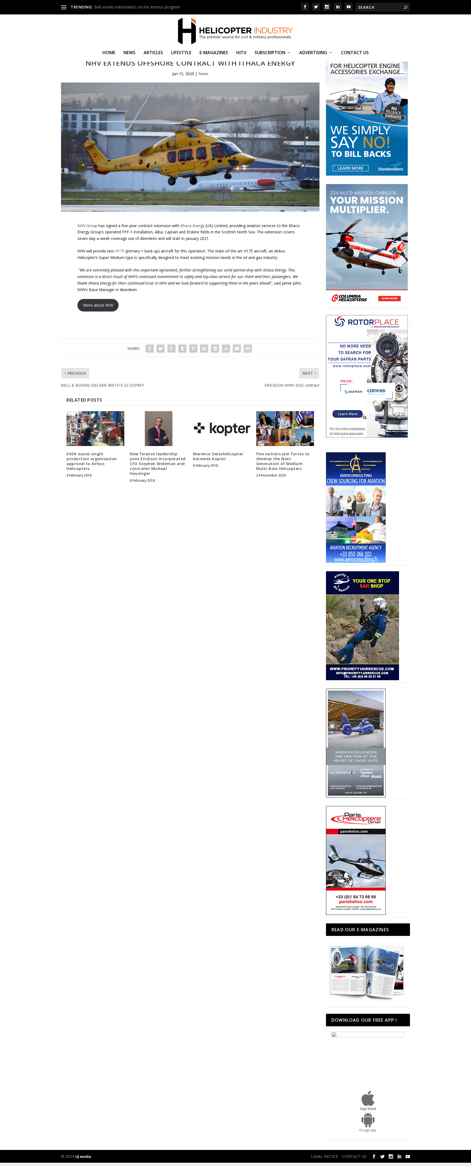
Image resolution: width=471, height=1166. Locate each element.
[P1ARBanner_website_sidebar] (362, 678)
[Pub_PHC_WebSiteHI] (356, 913)
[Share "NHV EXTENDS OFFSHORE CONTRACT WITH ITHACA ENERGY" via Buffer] (215, 348)
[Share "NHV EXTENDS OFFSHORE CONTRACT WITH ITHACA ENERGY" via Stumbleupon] (226, 348)
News (129, 53)
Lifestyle (181, 53)
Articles (153, 53)
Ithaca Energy (193, 225)
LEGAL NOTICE (324, 1156)
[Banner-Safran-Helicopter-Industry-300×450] (367, 436)
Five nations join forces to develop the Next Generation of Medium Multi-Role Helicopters (283, 461)
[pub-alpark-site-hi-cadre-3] (356, 796)
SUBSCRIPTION (270, 53)
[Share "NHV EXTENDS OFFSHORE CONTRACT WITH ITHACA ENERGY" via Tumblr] (182, 348)
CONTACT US (355, 53)
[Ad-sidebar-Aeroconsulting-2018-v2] (356, 561)
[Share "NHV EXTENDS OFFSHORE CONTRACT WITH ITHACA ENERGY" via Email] (236, 348)
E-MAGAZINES (214, 53)
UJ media (83, 1156)
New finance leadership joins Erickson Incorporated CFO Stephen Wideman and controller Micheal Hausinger (158, 463)
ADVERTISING (313, 53)
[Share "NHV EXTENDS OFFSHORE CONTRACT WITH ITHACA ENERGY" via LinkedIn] (204, 348)
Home (108, 53)
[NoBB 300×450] (367, 174)
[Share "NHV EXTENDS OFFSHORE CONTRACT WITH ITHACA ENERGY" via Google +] (171, 348)
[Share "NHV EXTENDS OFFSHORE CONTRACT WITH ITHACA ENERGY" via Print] (247, 348)
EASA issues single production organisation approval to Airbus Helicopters (92, 461)
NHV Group (87, 225)
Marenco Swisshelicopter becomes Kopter (218, 456)
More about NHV (98, 305)
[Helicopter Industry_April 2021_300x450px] (367, 305)
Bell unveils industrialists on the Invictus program (137, 7)
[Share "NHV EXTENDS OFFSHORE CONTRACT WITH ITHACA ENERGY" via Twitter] (160, 348)
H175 (119, 251)
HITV (241, 53)
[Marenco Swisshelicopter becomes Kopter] (222, 428)
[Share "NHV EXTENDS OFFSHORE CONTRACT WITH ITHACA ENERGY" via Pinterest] (193, 348)
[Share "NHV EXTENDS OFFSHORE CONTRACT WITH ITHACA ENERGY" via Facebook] (149, 348)
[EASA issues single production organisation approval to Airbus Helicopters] (95, 428)
